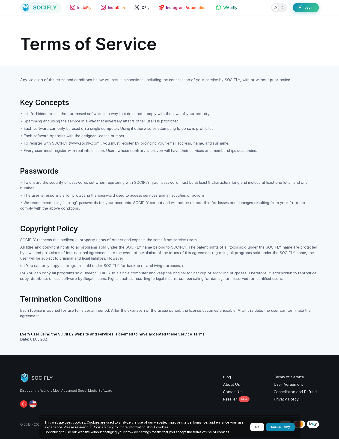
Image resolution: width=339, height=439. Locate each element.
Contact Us (233, 391)
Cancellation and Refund (295, 391)
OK (257, 427)
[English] (33, 404)
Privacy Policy (286, 399)
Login (308, 7)
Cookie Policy (280, 427)
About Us (231, 384)
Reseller (235, 399)
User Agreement (288, 384)
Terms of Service (289, 377)
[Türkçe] (23, 404)
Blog (227, 377)
